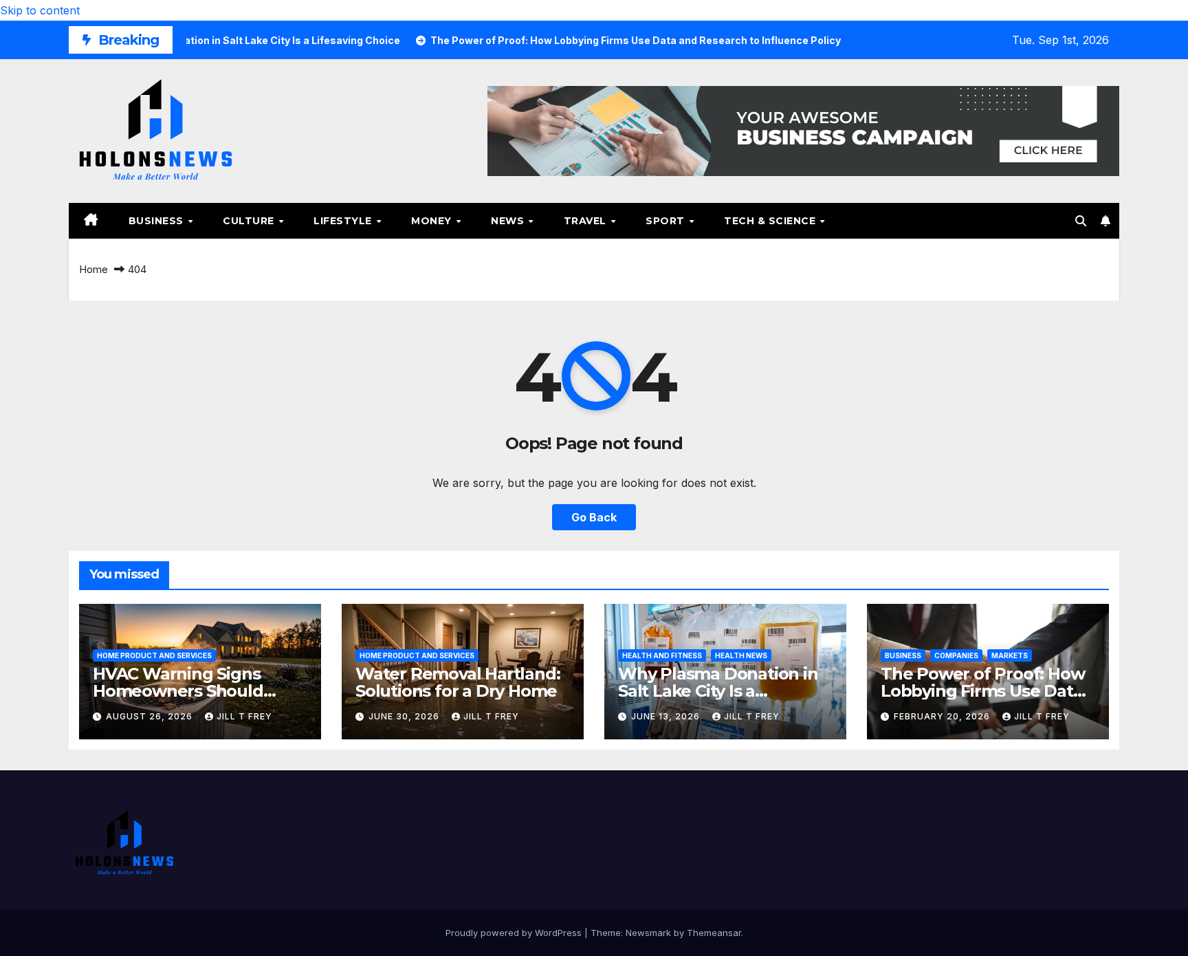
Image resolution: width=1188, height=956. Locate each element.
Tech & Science (771, 221)
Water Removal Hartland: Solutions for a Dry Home (457, 682)
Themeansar (714, 932)
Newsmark (648, 932)
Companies (956, 655)
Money (432, 221)
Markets (1009, 655)
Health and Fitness (662, 655)
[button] (1080, 221)
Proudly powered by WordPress (515, 932)
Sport (667, 221)
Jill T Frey (244, 716)
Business (158, 221)
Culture (250, 221)
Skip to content (40, 10)
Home (93, 269)
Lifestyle (344, 221)
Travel (587, 221)
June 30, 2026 (405, 716)
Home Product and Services (154, 655)
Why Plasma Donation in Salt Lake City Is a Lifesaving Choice (718, 691)
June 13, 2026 (667, 716)
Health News (741, 655)
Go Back (594, 517)
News (509, 221)
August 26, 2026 (150, 716)
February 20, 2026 (943, 716)
